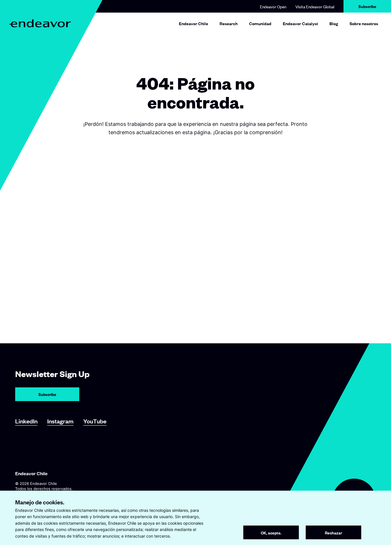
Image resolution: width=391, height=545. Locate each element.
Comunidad (260, 23)
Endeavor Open (273, 6)
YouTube (94, 421)
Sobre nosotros (363, 23)
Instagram (60, 421)
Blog (333, 23)
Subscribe (367, 6)
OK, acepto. (271, 533)
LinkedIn (26, 421)
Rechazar (333, 533)
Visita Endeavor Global (314, 6)
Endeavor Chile (193, 23)
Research (229, 23)
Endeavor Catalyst (300, 23)
